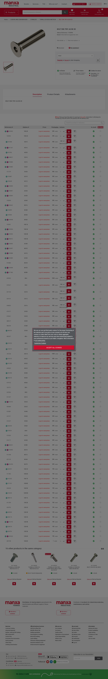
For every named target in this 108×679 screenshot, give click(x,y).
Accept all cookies (54, 347)
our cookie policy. (40, 340)
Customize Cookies (40, 343)
